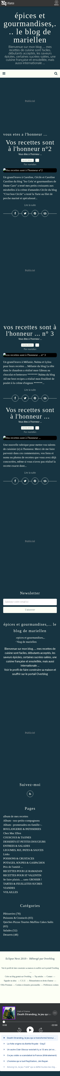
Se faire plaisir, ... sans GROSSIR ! (22, 879)
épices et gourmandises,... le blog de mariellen (30, 27)
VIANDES (9, 887)
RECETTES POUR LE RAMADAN (22, 871)
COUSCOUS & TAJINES (17, 837)
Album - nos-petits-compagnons (21, 820)
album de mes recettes (15, 816)
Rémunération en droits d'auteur (41, 981)
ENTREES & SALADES (16, 845)
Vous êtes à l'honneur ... (30, 154)
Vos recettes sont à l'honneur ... (30, 413)
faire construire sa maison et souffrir (27, 968)
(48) (10, 934)
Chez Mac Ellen (12, 833)
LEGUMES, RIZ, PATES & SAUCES (23, 850)
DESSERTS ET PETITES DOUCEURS (24, 841)
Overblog (49, 958)
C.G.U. (23, 981)
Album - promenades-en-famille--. (22, 824)
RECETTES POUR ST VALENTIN (22, 875)
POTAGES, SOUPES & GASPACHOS (24, 862)
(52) (10, 930)
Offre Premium (6, 985)
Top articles (39, 976)
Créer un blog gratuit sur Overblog (18, 976)
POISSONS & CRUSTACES (18, 858)
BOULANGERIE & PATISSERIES (22, 829)
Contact (49, 976)
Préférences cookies (51, 985)
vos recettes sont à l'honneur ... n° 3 (30, 330)
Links (6, 854)
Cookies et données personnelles (28, 985)
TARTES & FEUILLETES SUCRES (22, 883)
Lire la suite (30, 205)
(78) (12, 913)
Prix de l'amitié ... (13, 866)
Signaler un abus (10, 981)
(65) (18, 917)
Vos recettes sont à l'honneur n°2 (30, 145)
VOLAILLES (10, 892)
